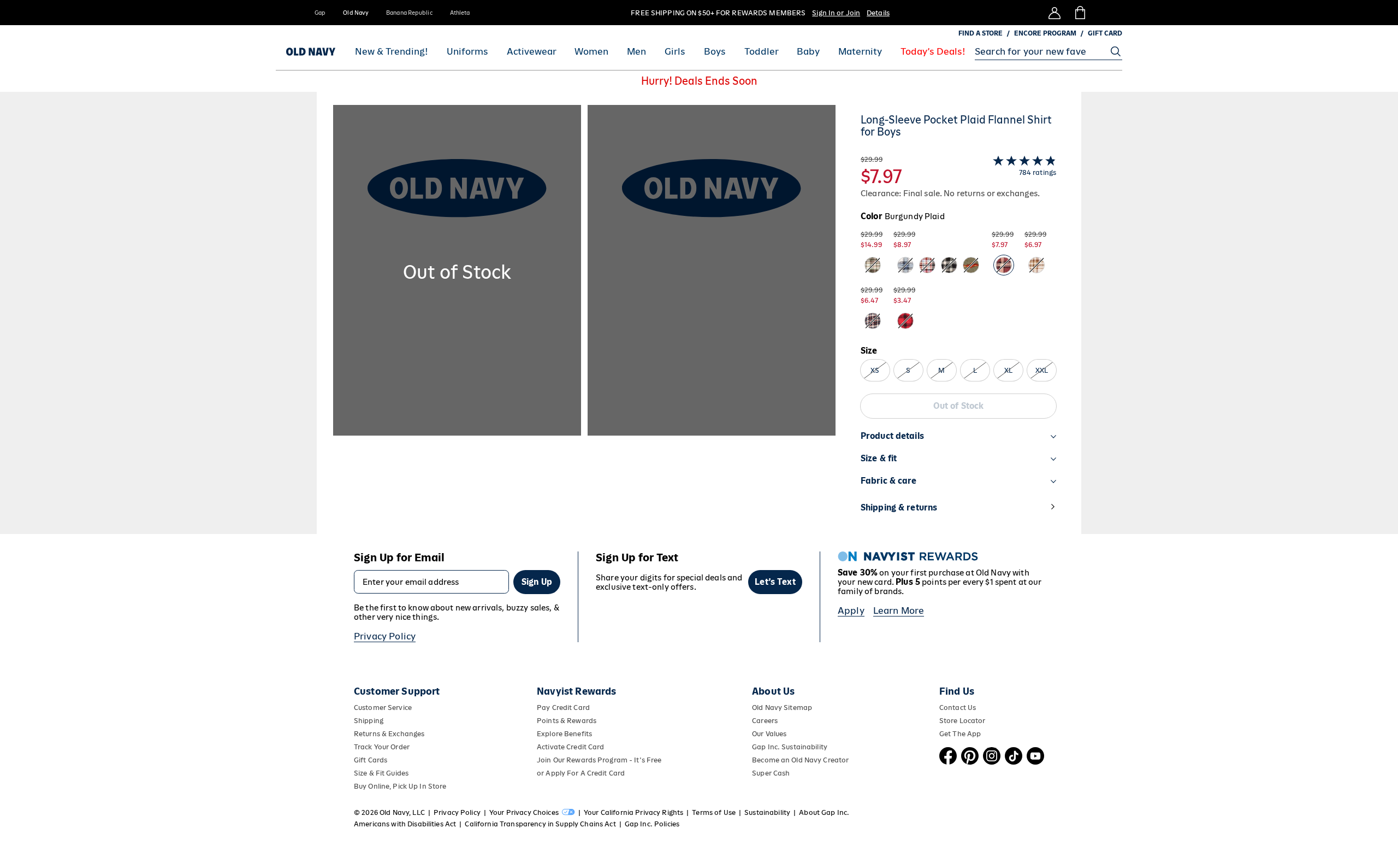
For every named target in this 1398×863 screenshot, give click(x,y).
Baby (808, 51)
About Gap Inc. (824, 812)
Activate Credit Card (570, 747)
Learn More (899, 610)
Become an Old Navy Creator (800, 760)
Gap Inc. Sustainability (789, 747)
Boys (715, 51)
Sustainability (767, 812)
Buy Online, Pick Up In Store (400, 786)
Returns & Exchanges (389, 734)
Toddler (761, 51)
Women (591, 51)
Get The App (960, 734)
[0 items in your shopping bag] (1079, 12)
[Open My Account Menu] (1054, 12)
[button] (584, 319)
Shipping (368, 721)
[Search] (1115, 51)
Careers (765, 721)
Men (636, 51)
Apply (851, 610)
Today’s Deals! (933, 51)
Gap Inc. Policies (652, 824)
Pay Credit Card (563, 707)
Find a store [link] (980, 33)
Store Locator (962, 721)
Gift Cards (370, 760)
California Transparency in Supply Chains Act (540, 824)
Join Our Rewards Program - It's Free (599, 760)
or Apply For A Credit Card (581, 773)
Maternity (860, 51)
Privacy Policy (385, 636)
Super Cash (771, 773)
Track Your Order (382, 747)
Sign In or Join (836, 13)
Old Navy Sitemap (782, 707)
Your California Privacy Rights (633, 812)
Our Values (769, 734)
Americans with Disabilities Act (405, 824)
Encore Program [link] (1045, 33)
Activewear (531, 51)
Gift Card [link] (1105, 33)
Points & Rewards (566, 721)
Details (878, 13)
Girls (675, 51)
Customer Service (383, 707)
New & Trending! (391, 51)
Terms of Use (714, 812)
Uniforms (467, 51)
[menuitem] (391, 51)
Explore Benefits (564, 734)
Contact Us (957, 707)
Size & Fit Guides (381, 773)
